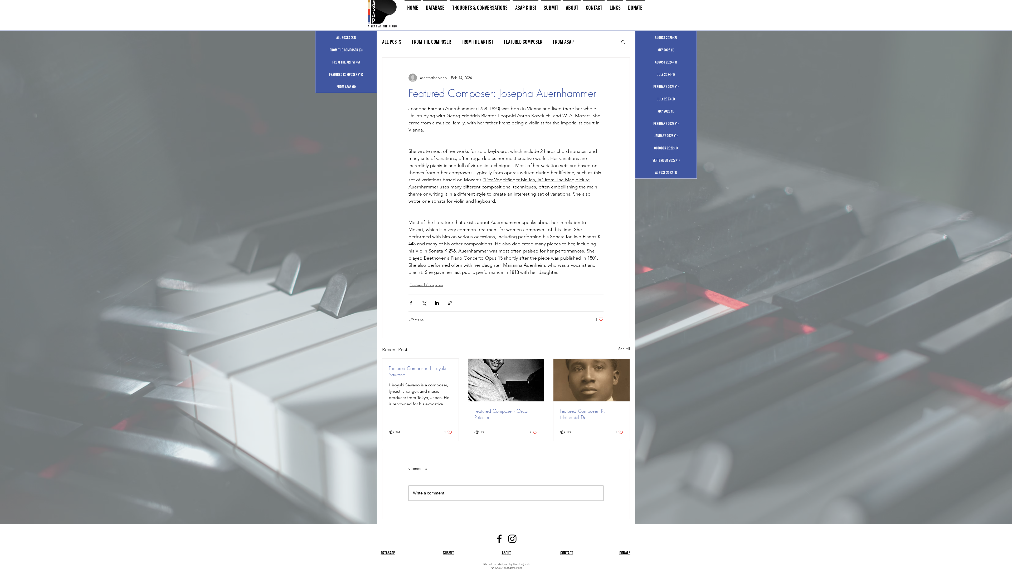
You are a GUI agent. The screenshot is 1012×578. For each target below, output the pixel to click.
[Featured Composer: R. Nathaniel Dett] (591, 380)
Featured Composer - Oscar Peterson (501, 414)
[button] (623, 42)
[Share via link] (449, 302)
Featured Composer (523, 41)
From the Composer (431, 41)
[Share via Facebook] (410, 302)
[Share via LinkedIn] (436, 302)
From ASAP (563, 41)
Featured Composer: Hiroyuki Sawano (417, 371)
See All (624, 348)
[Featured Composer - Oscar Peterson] (506, 380)
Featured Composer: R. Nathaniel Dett (582, 414)
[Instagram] (512, 538)
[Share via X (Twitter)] (423, 302)
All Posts (391, 41)
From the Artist (477, 41)
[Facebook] (499, 538)
